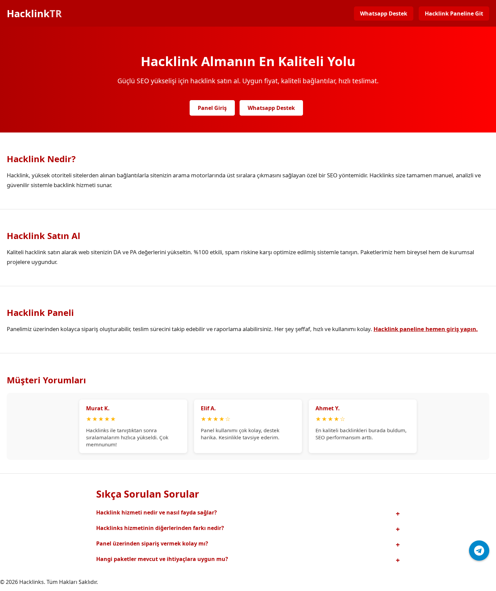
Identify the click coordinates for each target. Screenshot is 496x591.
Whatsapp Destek (383, 13)
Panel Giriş (212, 108)
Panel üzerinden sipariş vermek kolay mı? (152, 543)
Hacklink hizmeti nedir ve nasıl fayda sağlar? (156, 512)
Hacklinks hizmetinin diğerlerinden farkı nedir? (160, 528)
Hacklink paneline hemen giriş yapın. (426, 329)
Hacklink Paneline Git (454, 13)
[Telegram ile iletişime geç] (479, 550)
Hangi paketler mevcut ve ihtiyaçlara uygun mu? (162, 559)
